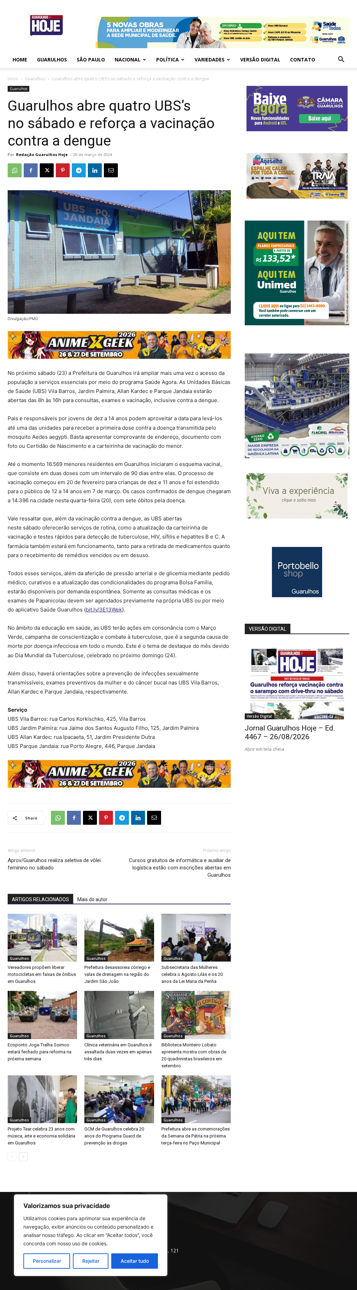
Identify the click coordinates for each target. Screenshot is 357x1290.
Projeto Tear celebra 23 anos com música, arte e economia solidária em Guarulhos (41, 1136)
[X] (47, 170)
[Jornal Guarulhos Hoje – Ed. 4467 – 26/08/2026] (297, 681)
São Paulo (91, 59)
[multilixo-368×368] (297, 456)
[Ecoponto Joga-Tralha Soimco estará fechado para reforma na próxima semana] (42, 1015)
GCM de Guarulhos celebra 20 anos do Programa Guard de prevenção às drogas (114, 1136)
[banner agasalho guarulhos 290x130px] (297, 196)
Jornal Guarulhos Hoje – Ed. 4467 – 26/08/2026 (290, 732)
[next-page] (23, 1156)
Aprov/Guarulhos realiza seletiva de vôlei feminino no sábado (54, 864)
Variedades (210, 59)
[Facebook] (31, 170)
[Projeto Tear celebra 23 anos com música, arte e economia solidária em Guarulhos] (42, 1099)
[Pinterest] (63, 170)
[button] (341, 60)
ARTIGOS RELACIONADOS (40, 899)
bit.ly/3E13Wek (104, 609)
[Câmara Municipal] (297, 129)
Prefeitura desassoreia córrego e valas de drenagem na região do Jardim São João (117, 974)
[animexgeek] (119, 357)
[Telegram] (79, 170)
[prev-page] (12, 1156)
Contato (302, 59)
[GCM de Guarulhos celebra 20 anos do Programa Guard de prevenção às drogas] (119, 1099)
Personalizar (47, 1261)
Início (13, 79)
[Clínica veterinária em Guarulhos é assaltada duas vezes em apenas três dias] (119, 1015)
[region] (90, 1235)
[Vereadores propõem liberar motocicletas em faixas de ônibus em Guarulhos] (42, 938)
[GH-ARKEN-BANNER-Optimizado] (297, 516)
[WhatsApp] (15, 170)
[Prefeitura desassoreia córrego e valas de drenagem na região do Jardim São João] (119, 938)
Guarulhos (52, 59)
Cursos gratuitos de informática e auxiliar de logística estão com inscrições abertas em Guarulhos (180, 867)
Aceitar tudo (135, 1261)
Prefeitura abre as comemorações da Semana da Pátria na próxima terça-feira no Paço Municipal (195, 1136)
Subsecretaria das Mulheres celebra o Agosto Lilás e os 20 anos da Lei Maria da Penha (192, 974)
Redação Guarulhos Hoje (42, 154)
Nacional (127, 59)
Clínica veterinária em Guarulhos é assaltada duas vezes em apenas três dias (118, 1051)
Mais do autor (92, 899)
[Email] (111, 170)
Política (167, 59)
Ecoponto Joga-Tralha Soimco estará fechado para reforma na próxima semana (39, 1051)
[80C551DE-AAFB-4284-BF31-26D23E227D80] (297, 323)
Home (20, 59)
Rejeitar (90, 1261)
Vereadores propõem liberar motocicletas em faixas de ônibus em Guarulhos (42, 974)
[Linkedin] (95, 170)
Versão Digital (260, 59)
